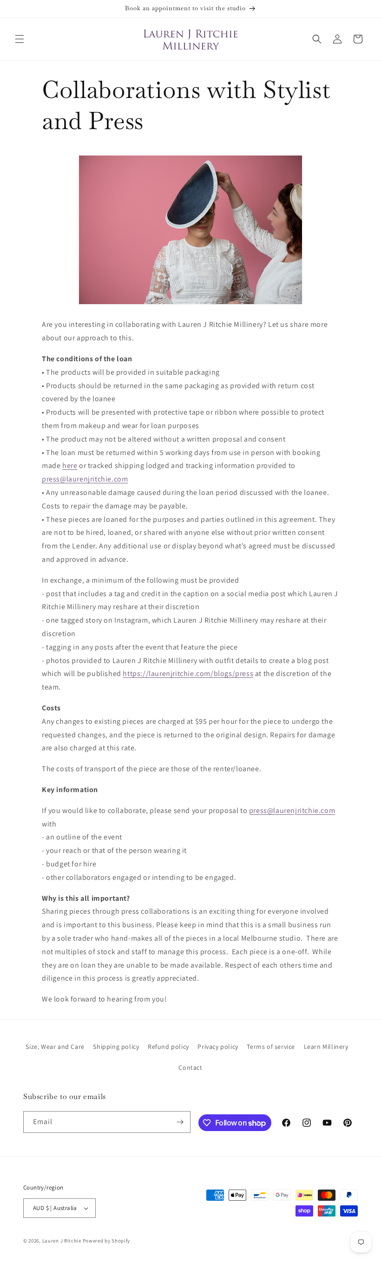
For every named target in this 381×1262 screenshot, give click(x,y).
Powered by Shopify (107, 1240)
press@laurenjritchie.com (85, 479)
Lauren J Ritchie (61, 1240)
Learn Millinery (326, 1046)
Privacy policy (217, 1046)
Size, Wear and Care (55, 1046)
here (69, 465)
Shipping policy (116, 1046)
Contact (190, 1067)
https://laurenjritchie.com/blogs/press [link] (188, 673)
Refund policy (168, 1046)
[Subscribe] (180, 1122)
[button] (19, 39)
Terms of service (271, 1046)
